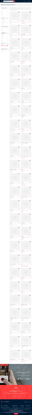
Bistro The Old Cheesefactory (25, 317)
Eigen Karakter (23, 34)
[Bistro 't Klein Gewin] (15, 258)
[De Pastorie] (15, 340)
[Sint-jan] (26, 285)
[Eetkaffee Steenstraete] (15, 312)
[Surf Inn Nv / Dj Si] (15, 123)
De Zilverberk (23, 61)
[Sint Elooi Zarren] (26, 69)
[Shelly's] (15, 109)
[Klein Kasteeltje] (15, 137)
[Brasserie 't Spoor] (15, 82)
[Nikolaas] (26, 164)
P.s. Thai (22, 209)
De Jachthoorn (12, 61)
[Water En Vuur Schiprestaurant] (26, 150)
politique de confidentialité (14, 409)
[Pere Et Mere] (15, 204)
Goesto (11, 34)
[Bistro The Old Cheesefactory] (26, 312)
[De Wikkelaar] (26, 326)
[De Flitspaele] (15, 96)
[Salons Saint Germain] (26, 190)
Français (24, 23)
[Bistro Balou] (15, 272)
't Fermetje (22, 359)
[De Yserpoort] (26, 217)
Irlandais (27, 266)
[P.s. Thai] (26, 204)
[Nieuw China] (15, 190)
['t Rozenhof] (26, 15)
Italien (2, 13)
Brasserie (3, 30)
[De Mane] (15, 217)
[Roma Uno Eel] (15, 245)
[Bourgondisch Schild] (26, 299)
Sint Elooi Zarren (23, 74)
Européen (22, 131)
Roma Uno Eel (12, 250)
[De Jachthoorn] (15, 56)
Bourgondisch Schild (24, 304)
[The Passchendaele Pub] (26, 340)
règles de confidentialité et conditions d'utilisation (22, 412)
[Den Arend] (15, 285)
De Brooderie (12, 236)
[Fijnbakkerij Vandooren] (15, 164)
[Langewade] (15, 42)
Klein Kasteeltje (12, 142)
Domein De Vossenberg (24, 142)
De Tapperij (22, 277)
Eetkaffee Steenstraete (13, 317)
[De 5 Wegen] (15, 69)
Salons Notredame (12, 359)
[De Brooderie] (15, 231)
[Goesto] (15, 29)
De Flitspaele (12, 101)
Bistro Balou (11, 277)
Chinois (11, 198)
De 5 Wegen (11, 74)
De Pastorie (11, 345)
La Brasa (22, 236)
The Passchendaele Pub (24, 345)
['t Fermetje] (26, 354)
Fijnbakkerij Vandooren (13, 169)
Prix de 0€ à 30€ (5, 46)
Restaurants (2, 3)
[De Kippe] (26, 42)
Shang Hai (22, 250)
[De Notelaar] (26, 123)
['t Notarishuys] (15, 150)
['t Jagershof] (26, 82)
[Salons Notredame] (15, 354)
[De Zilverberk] (26, 56)
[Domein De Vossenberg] (26, 137)
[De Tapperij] (26, 272)
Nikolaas (22, 169)
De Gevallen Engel (12, 304)
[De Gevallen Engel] (15, 299)
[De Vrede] (26, 177)
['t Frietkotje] (26, 96)
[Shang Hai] (26, 245)
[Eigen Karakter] (26, 29)
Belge (2, 11)
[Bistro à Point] (26, 109)
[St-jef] (15, 326)
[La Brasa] (26, 231)
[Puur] (15, 15)
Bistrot (2, 28)
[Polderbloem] (15, 177)
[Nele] (26, 258)
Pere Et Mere (11, 209)
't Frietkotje (22, 101)
